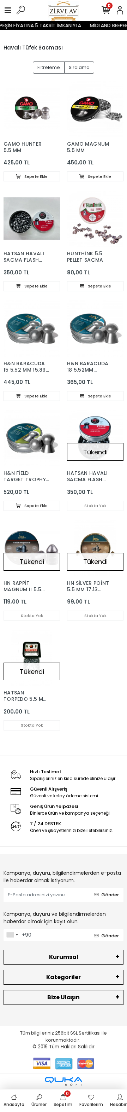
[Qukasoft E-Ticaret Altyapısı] (63, 1081)
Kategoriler (63, 977)
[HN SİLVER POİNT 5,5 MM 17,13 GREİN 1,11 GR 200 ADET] (95, 548)
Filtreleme (48, 67)
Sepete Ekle (35, 176)
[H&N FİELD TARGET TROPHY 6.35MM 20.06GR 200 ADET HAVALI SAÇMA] (32, 438)
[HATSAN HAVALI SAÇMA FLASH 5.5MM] (95, 438)
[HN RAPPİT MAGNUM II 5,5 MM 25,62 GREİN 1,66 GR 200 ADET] (32, 548)
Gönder (110, 894)
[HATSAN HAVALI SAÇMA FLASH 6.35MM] (32, 218)
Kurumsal (63, 957)
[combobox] (12, 935)
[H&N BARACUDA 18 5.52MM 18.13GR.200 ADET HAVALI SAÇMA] (95, 328)
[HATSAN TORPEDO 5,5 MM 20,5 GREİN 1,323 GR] (32, 657)
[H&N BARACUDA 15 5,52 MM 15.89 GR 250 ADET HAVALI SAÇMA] (32, 328)
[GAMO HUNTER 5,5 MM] (32, 109)
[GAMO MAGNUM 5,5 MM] (95, 109)
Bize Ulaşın (63, 997)
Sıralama (79, 67)
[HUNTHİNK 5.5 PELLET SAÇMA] (95, 218)
